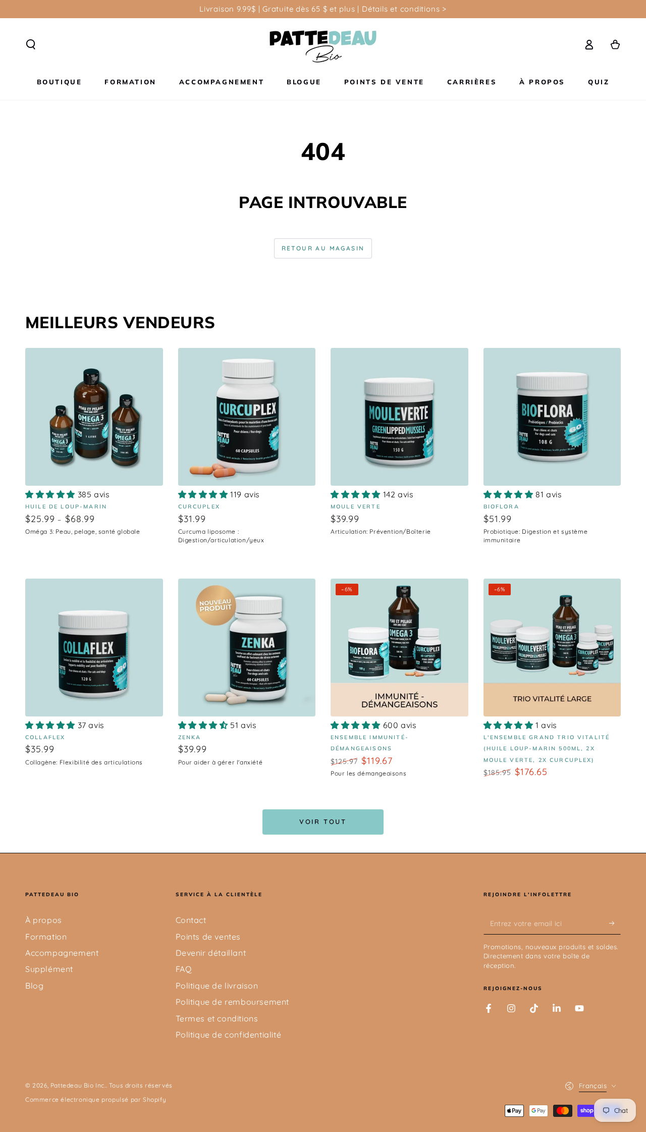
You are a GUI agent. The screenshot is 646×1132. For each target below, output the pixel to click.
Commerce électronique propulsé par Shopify (95, 1099)
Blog (34, 986)
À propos (43, 920)
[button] (31, 44)
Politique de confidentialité (229, 1035)
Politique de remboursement (233, 1002)
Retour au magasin (323, 248)
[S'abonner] (615, 923)
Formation (46, 937)
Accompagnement (61, 953)
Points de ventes (208, 937)
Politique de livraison (217, 986)
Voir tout (322, 821)
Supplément (49, 969)
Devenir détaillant (211, 953)
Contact (191, 920)
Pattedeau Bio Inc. (78, 1085)
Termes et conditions (217, 1018)
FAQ (184, 969)
